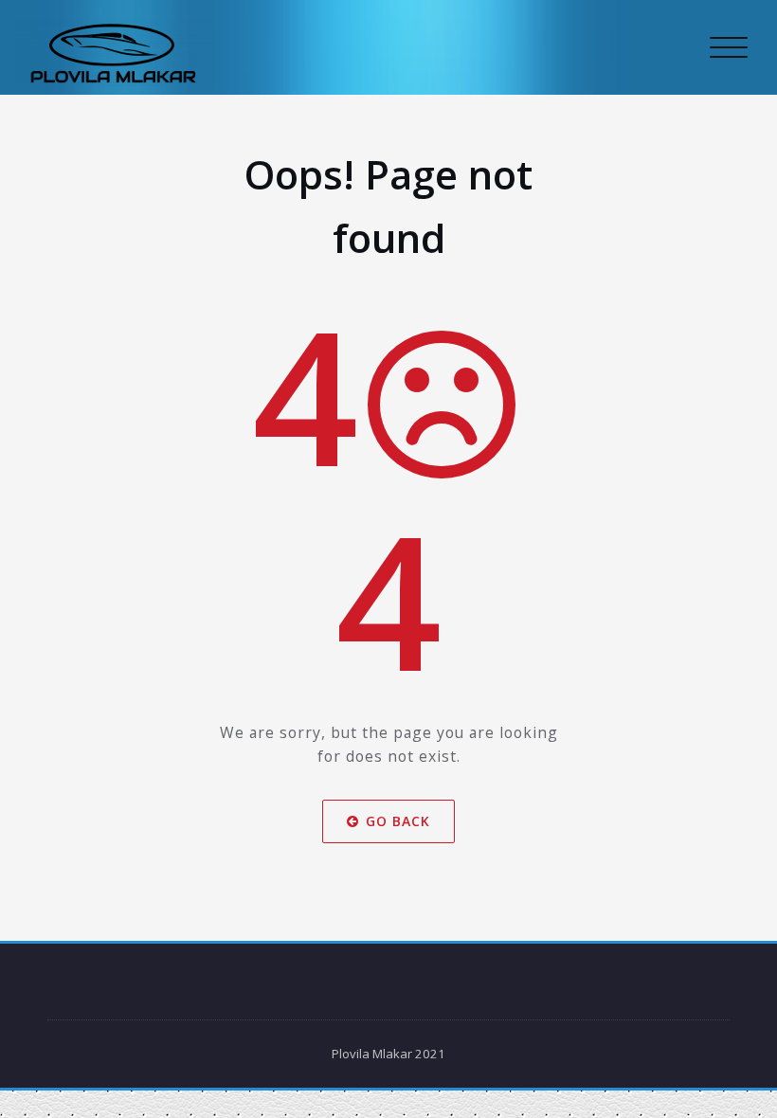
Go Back (398, 821)
